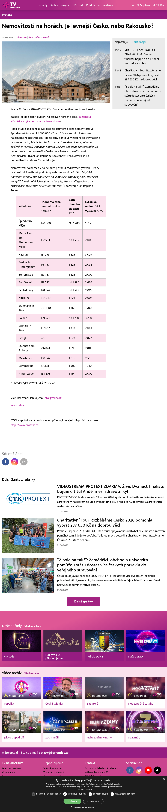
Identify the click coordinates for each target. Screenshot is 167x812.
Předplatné (93, 5)
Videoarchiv (8, 772)
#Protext (22, 37)
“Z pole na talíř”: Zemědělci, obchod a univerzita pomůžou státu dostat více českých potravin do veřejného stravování (142, 95)
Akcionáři (7, 776)
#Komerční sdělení (38, 37)
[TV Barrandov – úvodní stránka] (11, 5)
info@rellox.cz (52, 398)
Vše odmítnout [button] (93, 801)
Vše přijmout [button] (72, 801)
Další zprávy (83, 601)
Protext (78, 5)
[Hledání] (133, 5)
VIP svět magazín (52, 768)
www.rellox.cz (19, 405)
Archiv (54, 5)
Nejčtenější (139, 42)
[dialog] (83, 794)
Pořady (43, 5)
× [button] (164, 779)
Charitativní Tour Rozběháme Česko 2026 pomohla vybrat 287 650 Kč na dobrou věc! (142, 75)
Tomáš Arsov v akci (53, 772)
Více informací (86, 789)
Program (66, 5)
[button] (83, 807)
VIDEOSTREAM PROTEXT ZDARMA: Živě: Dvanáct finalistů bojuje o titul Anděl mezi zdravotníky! (141, 56)
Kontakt (90, 763)
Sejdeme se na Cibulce (55, 776)
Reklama (108, 5)
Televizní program (11, 768)
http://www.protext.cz (24, 425)
